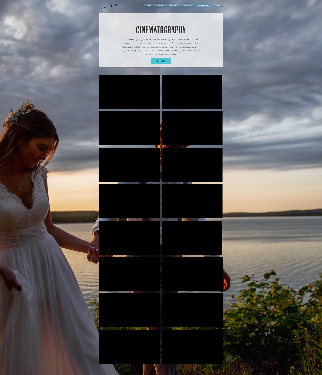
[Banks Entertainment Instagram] (116, 5)
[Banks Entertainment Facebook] (111, 5)
